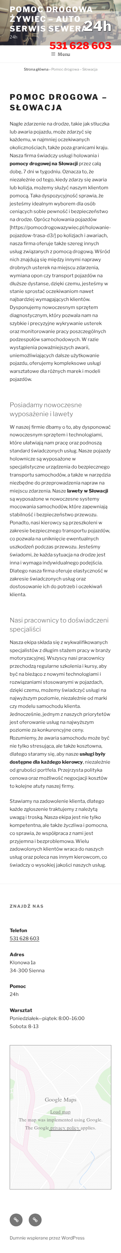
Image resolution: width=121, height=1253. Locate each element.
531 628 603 (24, 938)
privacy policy (65, 1127)
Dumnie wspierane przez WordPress (47, 1237)
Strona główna (36, 69)
